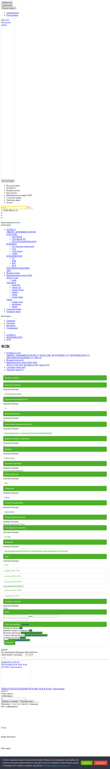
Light (14, 280)
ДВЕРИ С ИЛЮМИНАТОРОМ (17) (23, 355)
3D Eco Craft (12, 278)
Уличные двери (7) (14, 370)
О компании (12, 328)
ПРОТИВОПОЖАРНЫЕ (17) (20, 358)
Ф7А (14, 266)
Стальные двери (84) (15, 367)
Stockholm (16, 304)
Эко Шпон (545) (30, 365)
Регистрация (12, 15)
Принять (86, 763)
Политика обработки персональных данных (26, 716)
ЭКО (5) (38, 358)
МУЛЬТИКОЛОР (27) (80, 355)
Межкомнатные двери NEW (19, 275)
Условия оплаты (13, 723)
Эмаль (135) (44, 365)
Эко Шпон (11, 282)
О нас (3, 727)
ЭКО (8, 270)
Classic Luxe (17, 302)
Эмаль (9, 299)
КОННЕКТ (11, 244)
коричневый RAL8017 (19, 640)
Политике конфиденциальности (56, 766)
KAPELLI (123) (13, 353)
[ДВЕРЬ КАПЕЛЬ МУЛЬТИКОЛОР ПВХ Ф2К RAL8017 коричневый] (16, 687)
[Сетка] (2, 657)
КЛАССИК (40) (47, 355)
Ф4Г (14, 263)
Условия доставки (14, 721)
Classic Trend (17, 290)
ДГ (13, 258)
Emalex (15, 292)
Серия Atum (17, 297)
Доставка (10, 323)
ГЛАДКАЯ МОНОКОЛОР (24, 241)
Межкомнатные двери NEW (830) (21, 362)
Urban (14, 295)
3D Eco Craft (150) (14, 365)
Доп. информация (9, 706)
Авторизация (12, 13)
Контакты (10, 325)
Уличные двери (13, 311)
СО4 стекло (17, 251)
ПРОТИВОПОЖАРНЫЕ (18, 268)
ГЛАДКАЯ (17, 237)
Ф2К (14, 261)
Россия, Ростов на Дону (36, 635)
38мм (23, 638)
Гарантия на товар (14, 711)
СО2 (14, 249)
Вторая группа (13, 273)
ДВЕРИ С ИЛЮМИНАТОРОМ (21, 232)
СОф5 (14, 253)
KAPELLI (11, 229)
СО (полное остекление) (23, 246)
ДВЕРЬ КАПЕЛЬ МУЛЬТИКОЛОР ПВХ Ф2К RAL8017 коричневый (33, 689)
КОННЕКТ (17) (62, 355)
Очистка (25, 624)
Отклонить (100, 763)
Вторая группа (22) (15, 360)
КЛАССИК (11, 234)
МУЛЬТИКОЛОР (14, 256)
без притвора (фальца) (31, 633)
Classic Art (16, 287)
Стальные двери (13, 309)
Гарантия (10, 321)
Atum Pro (16, 285)
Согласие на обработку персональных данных (27, 718)
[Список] (5, 657)
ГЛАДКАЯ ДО (19, 239)
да (21, 628)
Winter (14, 307)
